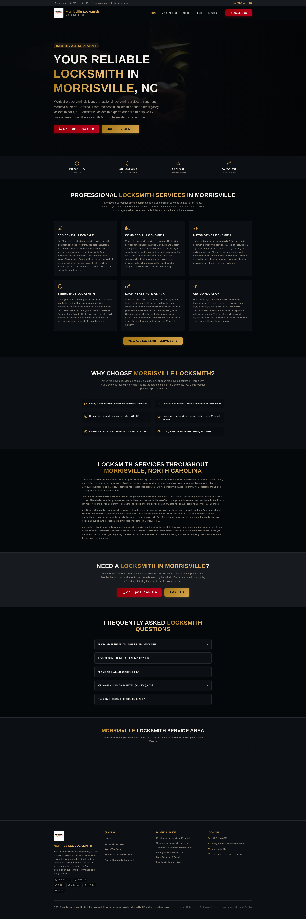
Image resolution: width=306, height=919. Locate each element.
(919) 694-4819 (244, 3)
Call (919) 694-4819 (78, 129)
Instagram (75, 885)
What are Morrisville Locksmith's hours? (153, 671)
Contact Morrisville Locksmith (119, 860)
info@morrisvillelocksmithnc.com (111, 3)
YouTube (91, 885)
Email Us (177, 592)
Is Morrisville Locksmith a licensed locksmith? (153, 699)
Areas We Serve (169, 12)
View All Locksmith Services (151, 340)
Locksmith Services (114, 844)
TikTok (60, 891)
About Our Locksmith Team (118, 854)
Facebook (81, 880)
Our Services (118, 129)
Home (154, 12)
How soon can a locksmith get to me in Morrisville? (153, 658)
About (186, 12)
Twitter (60, 885)
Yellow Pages (64, 880)
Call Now (240, 13)
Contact (199, 12)
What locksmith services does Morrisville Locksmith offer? (153, 644)
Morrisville (94, 88)
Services (212, 12)
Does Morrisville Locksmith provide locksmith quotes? (153, 685)
